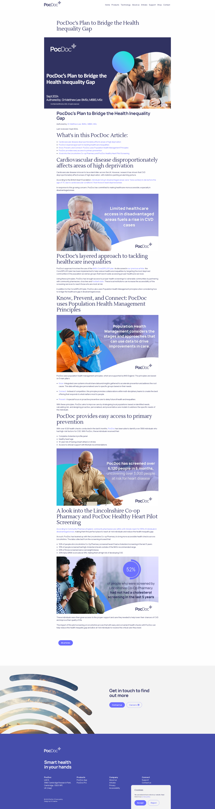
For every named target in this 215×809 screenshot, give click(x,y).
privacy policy (146, 797)
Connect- (63, 391)
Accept (140, 803)
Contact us (117, 705)
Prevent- (62, 399)
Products (115, 5)
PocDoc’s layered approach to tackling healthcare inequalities (84, 145)
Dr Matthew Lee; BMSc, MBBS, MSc (82, 124)
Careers (133, 705)
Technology (126, 5)
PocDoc (111, 428)
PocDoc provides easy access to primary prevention (80, 150)
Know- (61, 383)
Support (152, 5)
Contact (166, 5)
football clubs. (98, 281)
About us (136, 5)
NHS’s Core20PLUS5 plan (103, 268)
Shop (159, 5)
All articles (65, 643)
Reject (154, 803)
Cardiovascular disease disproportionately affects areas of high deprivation (90, 142)
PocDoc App (82, 780)
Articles (144, 5)
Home (107, 5)
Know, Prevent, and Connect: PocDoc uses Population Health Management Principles (93, 147)
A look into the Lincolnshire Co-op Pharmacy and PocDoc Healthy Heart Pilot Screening (94, 153)
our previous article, (136, 268)
